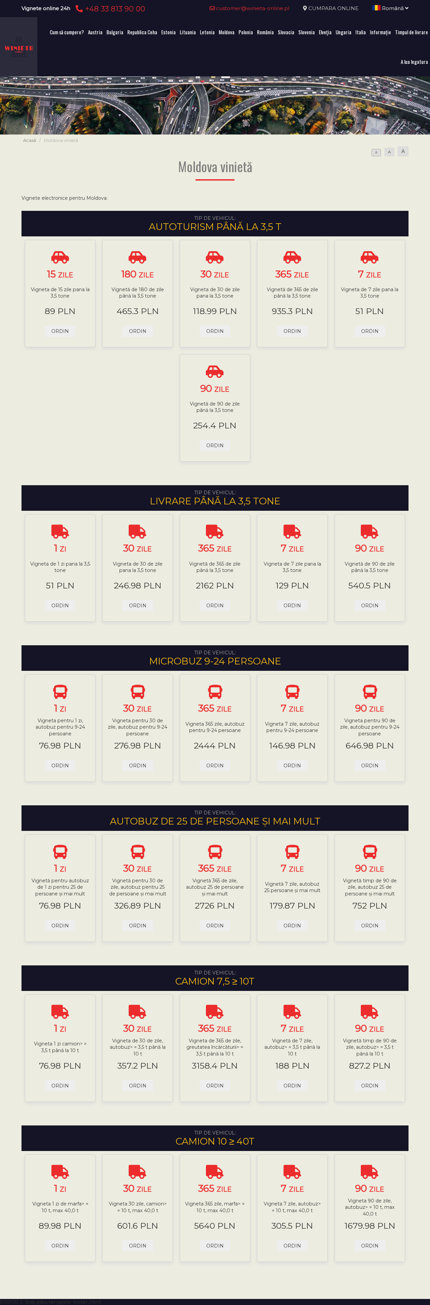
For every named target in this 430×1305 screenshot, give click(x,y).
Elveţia (325, 32)
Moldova (226, 32)
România (265, 32)
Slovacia (286, 32)
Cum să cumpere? (67, 32)
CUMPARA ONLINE (333, 8)
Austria (95, 32)
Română (393, 8)
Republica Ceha (142, 32)
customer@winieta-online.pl (252, 8)
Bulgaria (114, 32)
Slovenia (306, 32)
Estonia (168, 32)
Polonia (246, 32)
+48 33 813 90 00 (114, 8)
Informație (380, 32)
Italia (360, 32)
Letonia (207, 32)
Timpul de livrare (411, 32)
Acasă (29, 140)
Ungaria (343, 32)
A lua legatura (414, 61)
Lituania (188, 32)
